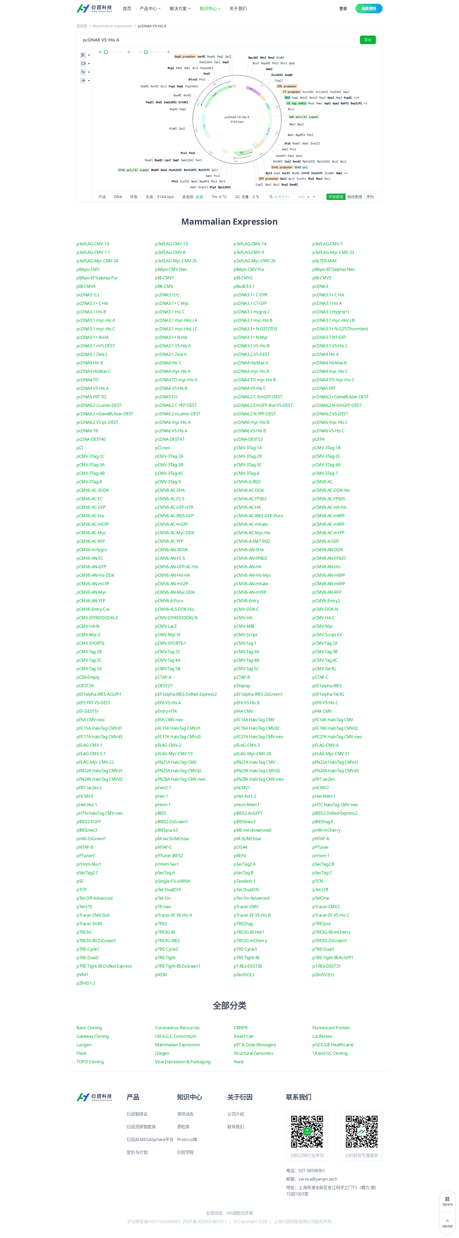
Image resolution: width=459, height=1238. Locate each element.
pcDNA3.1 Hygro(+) (330, 312)
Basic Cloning (89, 1028)
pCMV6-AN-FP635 (329, 558)
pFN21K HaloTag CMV (254, 762)
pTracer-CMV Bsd (92, 915)
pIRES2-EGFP (88, 822)
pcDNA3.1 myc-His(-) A (176, 320)
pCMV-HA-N (87, 626)
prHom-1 (321, 856)
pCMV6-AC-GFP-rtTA (174, 507)
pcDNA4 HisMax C (93, 371)
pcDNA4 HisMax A (251, 363)
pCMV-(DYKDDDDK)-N (176, 618)
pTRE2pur (321, 924)
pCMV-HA (243, 618)
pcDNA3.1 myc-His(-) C (176, 329)
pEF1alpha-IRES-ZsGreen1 (258, 694)
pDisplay (242, 686)
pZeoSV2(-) (244, 974)
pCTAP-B (242, 677)
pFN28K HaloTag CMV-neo (259, 779)
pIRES (160, 813)
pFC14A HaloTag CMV (254, 720)
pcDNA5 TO (166, 397)
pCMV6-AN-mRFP (328, 584)
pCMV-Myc (322, 626)
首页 (127, 8)
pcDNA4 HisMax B (329, 363)
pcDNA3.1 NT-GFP (329, 337)
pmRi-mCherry (326, 830)
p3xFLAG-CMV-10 (92, 244)
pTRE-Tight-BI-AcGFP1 (333, 957)
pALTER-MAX (324, 261)
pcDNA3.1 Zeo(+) (171, 354)
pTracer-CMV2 (325, 907)
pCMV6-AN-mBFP (328, 575)
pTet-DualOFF (168, 890)
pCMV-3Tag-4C (169, 473)
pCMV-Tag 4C (325, 660)
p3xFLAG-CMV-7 (327, 244)
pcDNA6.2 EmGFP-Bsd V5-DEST (263, 405)
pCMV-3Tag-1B (326, 448)
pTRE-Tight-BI (246, 957)
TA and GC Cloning (329, 1053)
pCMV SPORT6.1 (170, 643)
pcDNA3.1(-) (87, 295)
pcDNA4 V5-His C (250, 388)
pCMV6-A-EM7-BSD (252, 541)
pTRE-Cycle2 (166, 949)
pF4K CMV (322, 711)
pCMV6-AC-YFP (169, 541)
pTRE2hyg (243, 924)
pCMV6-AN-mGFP (172, 584)
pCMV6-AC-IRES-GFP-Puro (258, 516)
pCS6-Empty (88, 677)
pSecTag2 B (323, 864)
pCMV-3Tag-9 (168, 482)
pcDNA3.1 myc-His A (95, 320)
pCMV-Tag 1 (245, 643)
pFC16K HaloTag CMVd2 (335, 728)
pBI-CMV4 (85, 286)
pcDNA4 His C (168, 363)
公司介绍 (235, 1114)
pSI (79, 881)
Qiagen (162, 1053)
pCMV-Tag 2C (167, 652)
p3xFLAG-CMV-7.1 (93, 252)
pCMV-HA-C (323, 618)
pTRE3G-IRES (167, 941)
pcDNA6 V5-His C (328, 431)
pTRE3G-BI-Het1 (249, 932)
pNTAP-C (163, 847)
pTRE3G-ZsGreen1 (329, 941)
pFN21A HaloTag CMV (176, 762)
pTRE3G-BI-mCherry (331, 932)
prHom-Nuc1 (88, 864)
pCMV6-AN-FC (89, 558)
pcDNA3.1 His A (327, 303)
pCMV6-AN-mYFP (250, 592)
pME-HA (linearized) (252, 830)
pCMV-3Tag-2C (326, 456)
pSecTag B (243, 873)
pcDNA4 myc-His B (251, 371)
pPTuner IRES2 (169, 856)
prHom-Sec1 (167, 864)
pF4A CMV (243, 711)
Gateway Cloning (92, 1036)
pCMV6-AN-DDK (327, 550)
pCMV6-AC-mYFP (328, 533)
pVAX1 (82, 974)
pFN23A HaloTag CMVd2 (178, 771)
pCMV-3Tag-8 (89, 482)
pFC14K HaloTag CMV (332, 720)
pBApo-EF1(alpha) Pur (97, 278)
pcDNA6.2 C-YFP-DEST (176, 405)
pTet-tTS (84, 907)
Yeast (239, 1062)
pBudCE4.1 (244, 286)
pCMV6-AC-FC (89, 499)
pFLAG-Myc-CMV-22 (95, 762)
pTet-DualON (246, 890)
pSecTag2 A (245, 864)
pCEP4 (318, 439)
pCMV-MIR (244, 626)
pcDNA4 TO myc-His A (176, 380)
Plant (81, 1053)
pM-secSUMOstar (172, 839)
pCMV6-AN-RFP (326, 592)
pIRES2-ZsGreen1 (171, 822)
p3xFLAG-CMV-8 (170, 252)
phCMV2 (320, 788)
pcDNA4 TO (87, 380)
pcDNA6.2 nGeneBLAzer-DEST (104, 414)
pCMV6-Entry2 (326, 601)
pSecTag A (165, 873)
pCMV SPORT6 (90, 643)
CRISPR (241, 1028)
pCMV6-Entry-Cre (92, 609)
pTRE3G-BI (165, 932)
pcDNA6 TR (87, 431)
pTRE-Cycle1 (88, 949)
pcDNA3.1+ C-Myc (172, 303)
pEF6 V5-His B (247, 703)
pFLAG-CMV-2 (168, 745)
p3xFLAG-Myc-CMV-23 (333, 252)
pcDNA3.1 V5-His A (172, 346)
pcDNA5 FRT (324, 388)
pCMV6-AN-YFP (90, 601)
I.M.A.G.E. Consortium (176, 1036)
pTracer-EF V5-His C (330, 915)
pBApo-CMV (87, 269)
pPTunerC (85, 856)
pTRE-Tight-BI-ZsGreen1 (177, 966)
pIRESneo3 (86, 830)
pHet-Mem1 (323, 796)
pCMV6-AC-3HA (169, 490)
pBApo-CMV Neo (171, 269)
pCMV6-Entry (246, 601)
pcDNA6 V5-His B (250, 431)
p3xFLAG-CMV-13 (171, 244)
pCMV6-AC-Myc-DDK (174, 533)
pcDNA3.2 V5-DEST (252, 354)
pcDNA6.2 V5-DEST (330, 414)
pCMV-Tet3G (324, 669)
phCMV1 (242, 788)
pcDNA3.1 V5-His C (330, 346)
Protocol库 (187, 1139)
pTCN (317, 881)
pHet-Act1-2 (245, 796)
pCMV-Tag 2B (89, 652)
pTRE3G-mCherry (250, 941)
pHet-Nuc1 (86, 805)
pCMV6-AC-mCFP (92, 524)
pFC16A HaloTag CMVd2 (256, 728)
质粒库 (81, 25)
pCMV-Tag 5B (167, 669)
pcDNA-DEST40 (90, 439)
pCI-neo (162, 448)
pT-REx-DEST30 (248, 966)
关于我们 (238, 8)
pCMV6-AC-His (90, 516)
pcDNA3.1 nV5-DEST (95, 346)
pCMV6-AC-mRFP (328, 524)
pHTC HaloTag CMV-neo (335, 805)
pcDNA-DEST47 (169, 439)
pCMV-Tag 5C (246, 669)
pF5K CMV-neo (169, 720)
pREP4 (240, 856)
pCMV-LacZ (165, 626)
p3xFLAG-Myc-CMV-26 (254, 261)
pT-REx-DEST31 (326, 966)
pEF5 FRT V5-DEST (93, 703)
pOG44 (240, 847)
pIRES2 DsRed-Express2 (335, 813)
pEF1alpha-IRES (327, 686)
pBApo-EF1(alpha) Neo (333, 269)
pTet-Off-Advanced (94, 898)
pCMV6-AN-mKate (251, 584)
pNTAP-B (84, 847)
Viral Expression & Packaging (183, 1062)
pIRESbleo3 (244, 822)
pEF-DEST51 (87, 711)
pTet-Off (320, 890)
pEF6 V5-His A (168, 703)
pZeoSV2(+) (323, 974)
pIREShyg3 (322, 822)
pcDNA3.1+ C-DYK (250, 295)
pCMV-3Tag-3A (90, 465)
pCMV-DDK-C (246, 609)
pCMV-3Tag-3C (248, 465)
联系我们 (235, 1127)
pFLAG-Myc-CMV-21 (331, 754)
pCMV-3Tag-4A (326, 465)
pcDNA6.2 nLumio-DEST (178, 414)
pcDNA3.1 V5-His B (251, 346)
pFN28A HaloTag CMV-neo (180, 779)
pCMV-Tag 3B (325, 652)
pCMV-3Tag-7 (325, 473)
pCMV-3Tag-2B (248, 456)
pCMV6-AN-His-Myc (252, 575)
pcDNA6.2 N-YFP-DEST (255, 414)
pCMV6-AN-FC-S (170, 558)
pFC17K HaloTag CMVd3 (178, 737)
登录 (343, 8)
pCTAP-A (163, 677)
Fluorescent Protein (331, 1028)
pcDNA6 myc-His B (251, 422)
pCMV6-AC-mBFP (328, 516)
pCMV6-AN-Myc (91, 592)
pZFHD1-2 (85, 983)
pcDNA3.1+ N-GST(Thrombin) (340, 329)
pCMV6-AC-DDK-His (331, 490)
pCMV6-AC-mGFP (171, 524)
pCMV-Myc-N (167, 635)
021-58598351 (312, 1170)
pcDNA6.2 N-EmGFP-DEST (337, 405)
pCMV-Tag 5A (89, 669)
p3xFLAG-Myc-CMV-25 (176, 261)
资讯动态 (185, 1114)
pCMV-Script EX (327, 635)
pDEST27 (163, 686)
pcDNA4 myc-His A (172, 371)
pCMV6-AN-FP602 (250, 558)
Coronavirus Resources (177, 1028)
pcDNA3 (320, 286)
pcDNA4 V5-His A (92, 388)
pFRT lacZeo (323, 779)
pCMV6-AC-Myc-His (252, 533)
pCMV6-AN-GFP (91, 567)
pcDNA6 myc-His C (330, 422)
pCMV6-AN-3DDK (171, 550)
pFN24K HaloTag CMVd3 (99, 779)
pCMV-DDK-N (325, 609)
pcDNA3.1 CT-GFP (250, 303)
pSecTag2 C (87, 873)
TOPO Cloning (90, 1062)
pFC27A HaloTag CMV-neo (258, 737)
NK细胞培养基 (240, 1213)
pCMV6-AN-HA (247, 567)
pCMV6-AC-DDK (249, 490)
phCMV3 (84, 796)
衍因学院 (185, 1152)
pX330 (161, 974)
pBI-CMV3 (321, 278)
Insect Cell (243, 1036)
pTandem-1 (244, 881)
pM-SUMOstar (248, 839)
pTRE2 (161, 924)
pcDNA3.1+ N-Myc (251, 337)
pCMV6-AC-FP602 (250, 499)
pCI (79, 448)
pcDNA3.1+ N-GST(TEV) (255, 329)
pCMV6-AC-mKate (250, 524)
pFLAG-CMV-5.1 (91, 754)
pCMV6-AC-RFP (90, 541)
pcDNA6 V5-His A (171, 431)
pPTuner (320, 847)
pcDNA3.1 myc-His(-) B (333, 320)
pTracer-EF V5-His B (252, 915)
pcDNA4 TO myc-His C (333, 380)
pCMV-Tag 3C (89, 660)
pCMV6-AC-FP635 (328, 499)
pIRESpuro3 (166, 830)
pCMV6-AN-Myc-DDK (175, 592)
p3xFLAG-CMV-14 (250, 244)
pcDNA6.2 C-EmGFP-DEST (258, 397)
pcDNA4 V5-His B (171, 388)
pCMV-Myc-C (88, 635)
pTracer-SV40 (89, 924)
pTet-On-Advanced (251, 898)
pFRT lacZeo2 (88, 788)
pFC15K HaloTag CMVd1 (178, 728)
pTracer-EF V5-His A (173, 915)
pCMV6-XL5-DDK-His (174, 609)
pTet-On (163, 898)
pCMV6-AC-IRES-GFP (174, 516)
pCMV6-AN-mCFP (92, 584)
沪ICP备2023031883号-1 (204, 1221)
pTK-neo (163, 907)
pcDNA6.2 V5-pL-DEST (97, 422)
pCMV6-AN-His (326, 567)
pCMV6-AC (322, 482)
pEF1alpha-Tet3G (328, 694)
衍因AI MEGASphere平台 (150, 1139)
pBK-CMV (164, 286)
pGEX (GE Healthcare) (332, 1045)
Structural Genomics (253, 1053)
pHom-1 (163, 805)
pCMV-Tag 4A (167, 660)
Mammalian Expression (112, 25)
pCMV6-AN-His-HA (172, 575)
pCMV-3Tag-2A (169, 456)
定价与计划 (137, 1152)
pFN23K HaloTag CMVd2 (257, 771)
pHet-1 (161, 796)
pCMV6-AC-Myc (91, 533)
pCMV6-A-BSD (247, 482)
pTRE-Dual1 (323, 949)
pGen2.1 (163, 788)
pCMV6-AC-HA (247, 507)
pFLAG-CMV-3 (247, 745)
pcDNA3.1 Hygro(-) (251, 312)
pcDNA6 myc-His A (172, 422)
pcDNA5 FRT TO (91, 397)
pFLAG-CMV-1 (89, 745)
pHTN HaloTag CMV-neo (99, 813)
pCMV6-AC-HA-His (329, 507)
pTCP (81, 890)
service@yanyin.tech (318, 1179)
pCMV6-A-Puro (169, 601)
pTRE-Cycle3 (245, 949)
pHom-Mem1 (246, 805)
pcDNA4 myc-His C (330, 371)
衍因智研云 (137, 1114)
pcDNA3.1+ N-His (171, 337)
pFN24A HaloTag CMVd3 (335, 771)
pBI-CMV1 (164, 278)
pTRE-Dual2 (87, 957)
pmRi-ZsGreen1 (91, 839)
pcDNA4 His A (325, 354)
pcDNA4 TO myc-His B (254, 380)
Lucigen (83, 1045)
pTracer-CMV (246, 907)
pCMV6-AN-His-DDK (95, 575)
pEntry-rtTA (166, 711)
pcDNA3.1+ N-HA (92, 337)
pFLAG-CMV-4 (325, 745)
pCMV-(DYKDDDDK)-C (97, 618)
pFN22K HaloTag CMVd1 (99, 771)
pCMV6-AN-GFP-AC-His (176, 567)
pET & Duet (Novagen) (255, 1045)
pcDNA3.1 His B (91, 312)
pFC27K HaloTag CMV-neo (337, 737)
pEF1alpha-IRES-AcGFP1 (99, 694)
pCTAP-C (320, 677)
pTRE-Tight (165, 957)
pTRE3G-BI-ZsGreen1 (96, 941)
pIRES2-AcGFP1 (248, 813)
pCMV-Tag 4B (246, 660)
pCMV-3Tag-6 (246, 473)
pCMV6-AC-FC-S (170, 499)
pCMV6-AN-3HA (249, 550)
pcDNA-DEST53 (248, 439)
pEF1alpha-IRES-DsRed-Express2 (185, 694)
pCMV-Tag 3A (246, 652)
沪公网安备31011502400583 (153, 1221)
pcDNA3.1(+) (167, 295)
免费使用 (369, 8)
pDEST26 (85, 686)
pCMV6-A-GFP (325, 541)
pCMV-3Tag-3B (169, 465)
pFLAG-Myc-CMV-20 (252, 754)
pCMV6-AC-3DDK (92, 490)
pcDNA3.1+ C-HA (328, 295)
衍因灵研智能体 (141, 1127)
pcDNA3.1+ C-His (92, 303)
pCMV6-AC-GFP (90, 507)
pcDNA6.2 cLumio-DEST (98, 405)
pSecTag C (322, 873)
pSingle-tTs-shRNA (172, 881)
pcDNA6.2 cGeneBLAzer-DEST (340, 397)
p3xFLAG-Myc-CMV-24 (97, 261)
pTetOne (320, 898)
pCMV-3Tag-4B (90, 473)
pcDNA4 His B (89, 363)
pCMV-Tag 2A (325, 643)
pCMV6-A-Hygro (91, 550)
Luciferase (322, 1036)
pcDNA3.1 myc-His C (95, 329)
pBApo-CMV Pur (249, 269)
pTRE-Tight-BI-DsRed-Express (104, 966)
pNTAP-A (320, 839)
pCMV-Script (246, 635)
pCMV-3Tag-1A (248, 448)
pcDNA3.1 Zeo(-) (91, 354)
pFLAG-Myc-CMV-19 (174, 754)
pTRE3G (84, 932)
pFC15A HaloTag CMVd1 (99, 728)
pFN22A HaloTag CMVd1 (335, 762)
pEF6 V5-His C (325, 703)
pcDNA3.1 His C (169, 312)
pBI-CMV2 (243, 278)
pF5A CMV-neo (90, 720)
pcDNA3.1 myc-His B (253, 320)
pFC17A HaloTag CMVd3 (99, 737)
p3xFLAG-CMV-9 (249, 252)
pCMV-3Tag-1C (90, 456)
